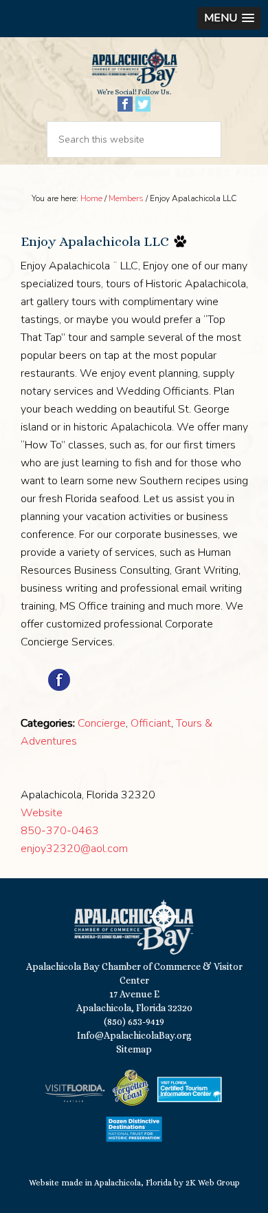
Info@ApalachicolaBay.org (134, 1035)
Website (42, 812)
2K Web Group (213, 1183)
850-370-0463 (60, 830)
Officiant (151, 723)
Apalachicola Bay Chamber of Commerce (134, 67)
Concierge (102, 723)
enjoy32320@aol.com (74, 848)
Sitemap (134, 1049)
